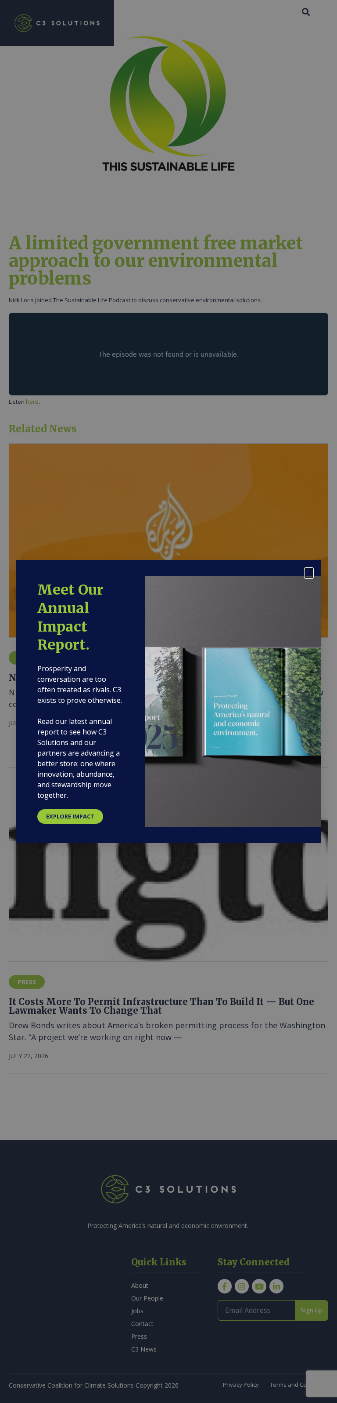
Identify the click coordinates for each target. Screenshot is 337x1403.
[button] (308, 573)
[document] (168, 701)
